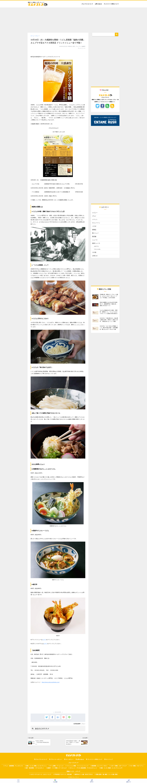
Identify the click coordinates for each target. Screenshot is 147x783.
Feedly (107, 108)
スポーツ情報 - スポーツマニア (119, 765)
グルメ (83, 723)
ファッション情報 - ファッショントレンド (77, 765)
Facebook (102, 108)
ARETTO (96, 246)
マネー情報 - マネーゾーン (136, 765)
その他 (94, 252)
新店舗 (94, 236)
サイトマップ (109, 759)
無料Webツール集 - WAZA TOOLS (84, 774)
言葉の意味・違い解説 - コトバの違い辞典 (106, 774)
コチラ (44, 639)
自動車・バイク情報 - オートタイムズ (57, 768)
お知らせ (94, 255)
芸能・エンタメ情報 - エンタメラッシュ (36, 765)
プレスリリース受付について (111, 4)
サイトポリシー (70, 759)
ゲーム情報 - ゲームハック (56, 765)
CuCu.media (97, 249)
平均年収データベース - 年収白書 (63, 774)
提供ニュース (96, 243)
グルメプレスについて (87, 4)
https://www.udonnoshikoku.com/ (50, 682)
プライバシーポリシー (56, 759)
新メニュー (95, 233)
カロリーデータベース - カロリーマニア (41, 774)
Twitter (97, 108)
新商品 (94, 229)
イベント (94, 219)
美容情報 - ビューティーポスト (99, 765)
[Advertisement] (73, 19)
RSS (112, 108)
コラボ (94, 226)
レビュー (94, 212)
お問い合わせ (98, 4)
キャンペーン (96, 223)
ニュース (94, 240)
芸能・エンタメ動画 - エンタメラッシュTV (111, 768)
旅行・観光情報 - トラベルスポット (35, 768)
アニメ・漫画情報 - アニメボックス (14, 765)
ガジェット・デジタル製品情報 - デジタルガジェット (83, 768)
